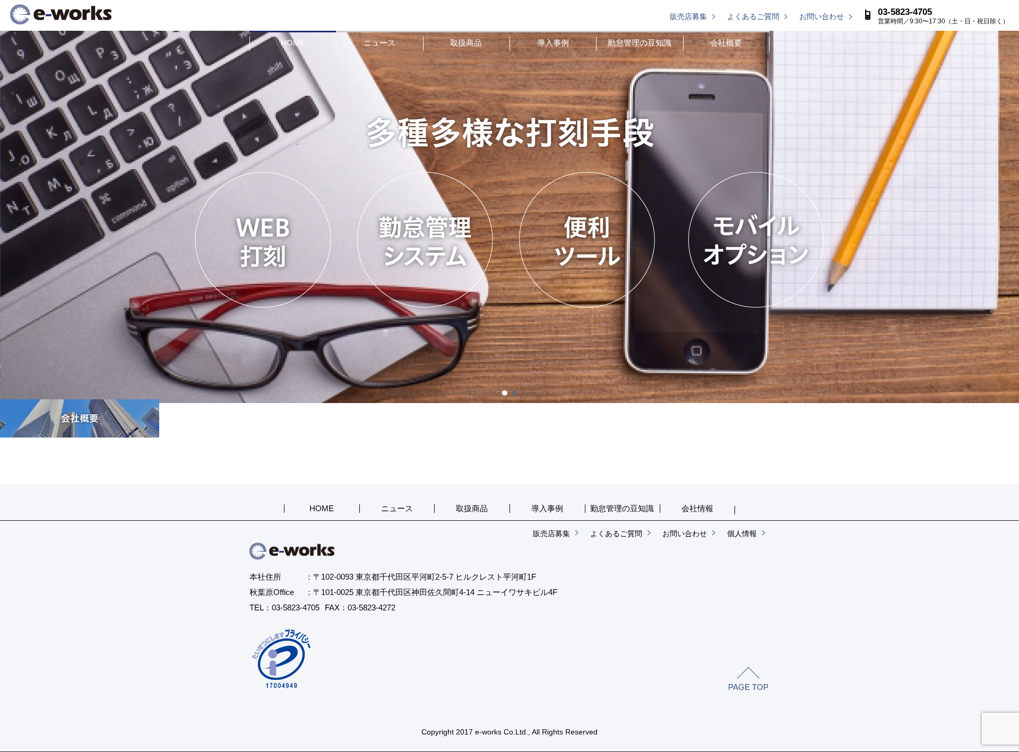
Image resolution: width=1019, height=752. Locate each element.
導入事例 (553, 42)
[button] (504, 393)
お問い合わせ (821, 16)
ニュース (379, 42)
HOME (293, 42)
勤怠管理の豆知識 (639, 42)
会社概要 (726, 42)
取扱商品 (466, 42)
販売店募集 (688, 16)
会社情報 (697, 508)
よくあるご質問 (753, 16)
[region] (509, 217)
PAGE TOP (748, 687)
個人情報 (742, 533)
